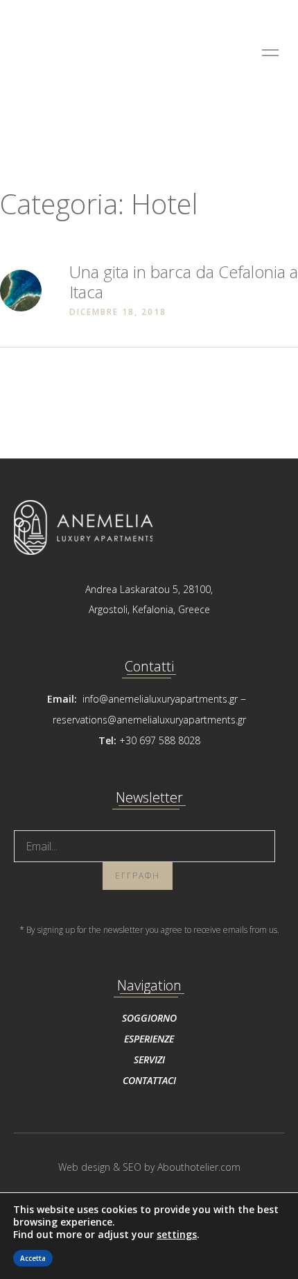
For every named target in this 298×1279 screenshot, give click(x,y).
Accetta (33, 1258)
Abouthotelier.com (198, 1167)
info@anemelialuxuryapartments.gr (160, 698)
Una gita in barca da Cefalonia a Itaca (183, 281)
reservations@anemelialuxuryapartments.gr (149, 719)
